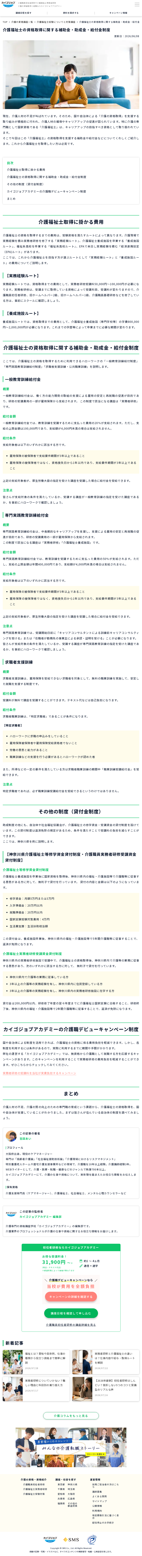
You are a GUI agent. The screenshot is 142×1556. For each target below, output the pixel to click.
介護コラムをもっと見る (71, 1416)
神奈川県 (72, 1484)
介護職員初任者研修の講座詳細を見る (71, 1325)
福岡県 (61, 1503)
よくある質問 (99, 1496)
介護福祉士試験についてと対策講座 (56, 22)
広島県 (71, 1498)
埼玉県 (71, 1489)
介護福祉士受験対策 (34, 1494)
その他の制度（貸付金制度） (26, 184)
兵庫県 (61, 1498)
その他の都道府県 (72, 1504)
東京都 (61, 1484)
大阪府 (71, 1494)
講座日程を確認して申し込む (71, 1313)
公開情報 (97, 1506)
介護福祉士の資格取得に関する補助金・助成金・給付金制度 (46, 177)
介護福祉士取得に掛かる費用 (26, 169)
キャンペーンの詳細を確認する (71, 1297)
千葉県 (61, 1489)
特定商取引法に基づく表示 (105, 1516)
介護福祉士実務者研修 (35, 1489)
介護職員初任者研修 (34, 1484)
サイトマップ (99, 1501)
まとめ (11, 198)
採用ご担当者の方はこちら (105, 1485)
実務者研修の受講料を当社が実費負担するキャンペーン (39, 1073)
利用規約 (97, 1511)
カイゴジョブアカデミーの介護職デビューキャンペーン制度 (46, 191)
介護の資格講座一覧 (22, 22)
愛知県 (61, 1494)
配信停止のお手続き (103, 1522)
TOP (5, 22)
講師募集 (97, 1492)
